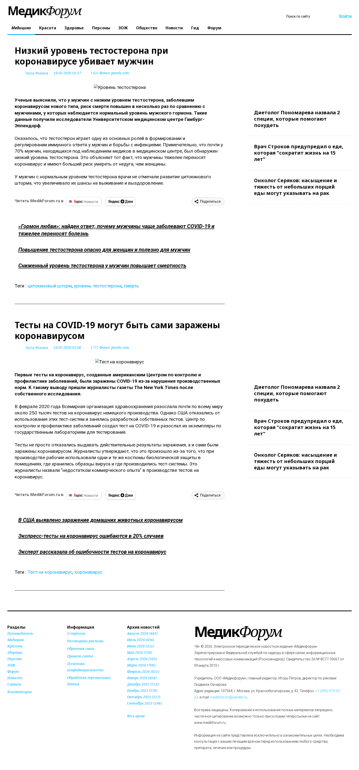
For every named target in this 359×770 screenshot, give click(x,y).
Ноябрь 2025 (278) (142, 690)
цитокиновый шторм (50, 286)
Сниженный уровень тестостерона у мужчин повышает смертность (102, 266)
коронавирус (89, 572)
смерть (131, 286)
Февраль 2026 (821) (143, 671)
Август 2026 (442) (142, 633)
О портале (76, 633)
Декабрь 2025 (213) (143, 684)
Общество (146, 28)
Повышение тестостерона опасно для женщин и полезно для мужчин (104, 250)
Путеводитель (20, 633)
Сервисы (14, 684)
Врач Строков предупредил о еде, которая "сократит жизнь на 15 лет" (298, 152)
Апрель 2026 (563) (142, 658)
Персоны (101, 28)
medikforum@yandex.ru (228, 697)
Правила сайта (80, 656)
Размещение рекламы (85, 641)
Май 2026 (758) (139, 652)
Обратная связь (80, 648)
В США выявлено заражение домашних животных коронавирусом (100, 520)
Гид (195, 28)
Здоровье (74, 28)
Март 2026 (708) (141, 665)
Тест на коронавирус (50, 572)
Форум (214, 28)
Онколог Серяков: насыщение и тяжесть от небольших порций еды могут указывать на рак (295, 186)
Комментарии (19, 691)
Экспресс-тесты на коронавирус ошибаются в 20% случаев (91, 536)
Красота (47, 28)
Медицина (21, 28)
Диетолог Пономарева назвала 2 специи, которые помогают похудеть (297, 118)
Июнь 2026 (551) (140, 646)
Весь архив (136, 716)
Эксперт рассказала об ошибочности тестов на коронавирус (92, 552)
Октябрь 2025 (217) (143, 697)
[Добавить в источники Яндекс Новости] (73, 693)
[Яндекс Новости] (83, 201)
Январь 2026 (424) (142, 677)
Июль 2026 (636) (140, 639)
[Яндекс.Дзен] (120, 201)
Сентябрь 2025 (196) (144, 703)
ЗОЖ (123, 28)
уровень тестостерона (98, 286)
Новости (174, 28)
